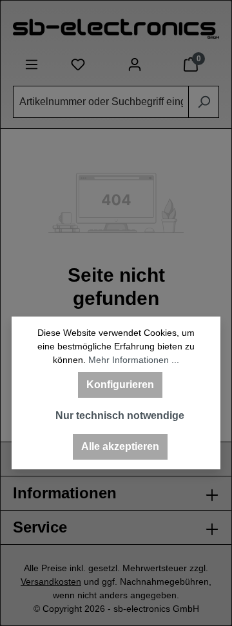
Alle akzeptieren (120, 446)
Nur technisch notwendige (119, 415)
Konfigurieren (120, 384)
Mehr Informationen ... (133, 360)
